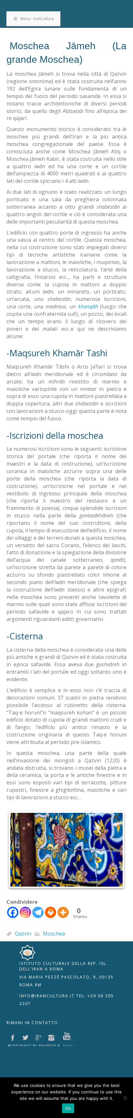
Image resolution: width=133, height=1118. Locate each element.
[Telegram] (38, 912)
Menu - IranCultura (37, 18)
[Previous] (20, 850)
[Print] (50, 912)
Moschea (54, 933)
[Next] (113, 850)
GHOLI (69, 1045)
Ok (68, 1108)
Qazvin (23, 933)
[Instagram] (25, 912)
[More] (63, 912)
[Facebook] (12, 912)
